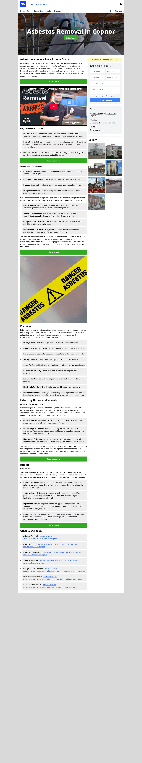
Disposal (93, 126)
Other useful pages (97, 130)
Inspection (38, 11)
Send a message (105, 100)
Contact (118, 11)
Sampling (48, 11)
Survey (29, 11)
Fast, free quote (53, 161)
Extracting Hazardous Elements (102, 123)
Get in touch (71, 38)
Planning (93, 119)
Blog (112, 11)
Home (22, 11)
